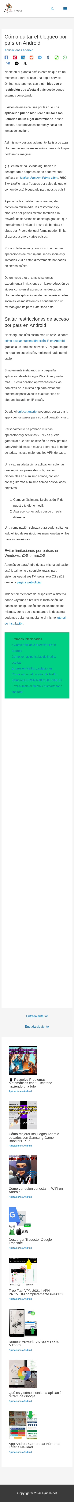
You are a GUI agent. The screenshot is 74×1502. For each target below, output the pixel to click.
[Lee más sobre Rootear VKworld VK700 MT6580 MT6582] (23, 1322)
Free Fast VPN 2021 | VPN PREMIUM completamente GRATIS (36, 1292)
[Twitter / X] (25, 63)
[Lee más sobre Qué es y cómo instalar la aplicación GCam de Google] (23, 1373)
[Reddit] (31, 57)
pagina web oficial (29, 582)
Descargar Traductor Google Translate (30, 1241)
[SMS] (17, 63)
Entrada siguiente (37, 1026)
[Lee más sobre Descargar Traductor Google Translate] (23, 1220)
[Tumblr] (48, 57)
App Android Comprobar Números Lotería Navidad (34, 1445)
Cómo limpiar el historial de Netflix (35, 674)
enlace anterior (27, 411)
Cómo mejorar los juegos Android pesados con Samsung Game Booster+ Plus (34, 1137)
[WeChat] (56, 57)
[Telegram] (40, 57)
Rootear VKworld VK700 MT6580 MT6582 (34, 1343)
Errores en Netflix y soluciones (32, 668)
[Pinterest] (15, 57)
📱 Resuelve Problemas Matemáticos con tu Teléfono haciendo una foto (30, 1082)
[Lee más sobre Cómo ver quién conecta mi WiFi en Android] (23, 1169)
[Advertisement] (37, 851)
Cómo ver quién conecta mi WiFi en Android (36, 1190)
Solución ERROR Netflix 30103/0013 (37, 680)
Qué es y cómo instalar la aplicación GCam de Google (36, 1394)
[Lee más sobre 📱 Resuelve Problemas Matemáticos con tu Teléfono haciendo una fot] (23, 1060)
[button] (52, 9)
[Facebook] (6, 57)
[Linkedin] (23, 57)
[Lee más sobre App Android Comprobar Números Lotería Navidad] (23, 1424)
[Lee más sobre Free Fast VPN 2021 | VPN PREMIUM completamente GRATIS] (23, 1271)
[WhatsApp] (65, 57)
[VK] (8, 63)
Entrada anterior (37, 1016)
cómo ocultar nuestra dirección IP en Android (35, 340)
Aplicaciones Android (19, 50)
